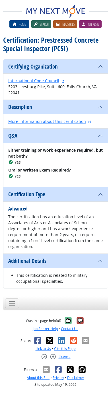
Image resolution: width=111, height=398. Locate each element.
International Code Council (33, 80)
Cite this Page (65, 348)
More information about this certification (47, 121)
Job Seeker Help (45, 328)
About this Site (38, 377)
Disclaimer (75, 377)
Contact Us (69, 328)
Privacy (58, 377)
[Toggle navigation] (12, 303)
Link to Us (43, 348)
